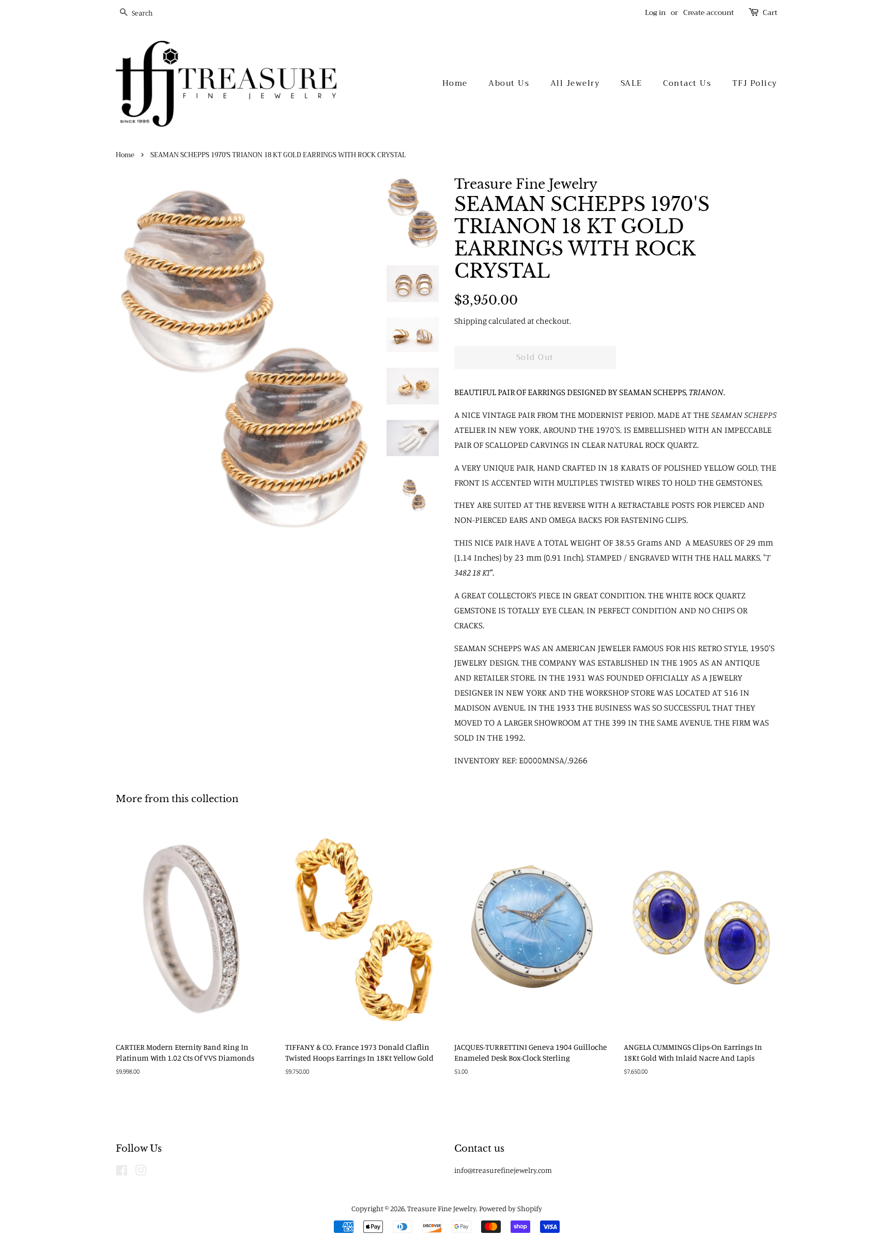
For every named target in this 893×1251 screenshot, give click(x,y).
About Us (508, 83)
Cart (770, 13)
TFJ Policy (754, 83)
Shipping (470, 320)
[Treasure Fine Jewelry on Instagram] (140, 1172)
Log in (655, 12)
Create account (708, 12)
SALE (631, 83)
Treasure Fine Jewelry (441, 1208)
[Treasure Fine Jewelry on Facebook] (122, 1172)
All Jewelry (575, 83)
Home (455, 83)
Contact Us (687, 83)
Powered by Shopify (510, 1208)
